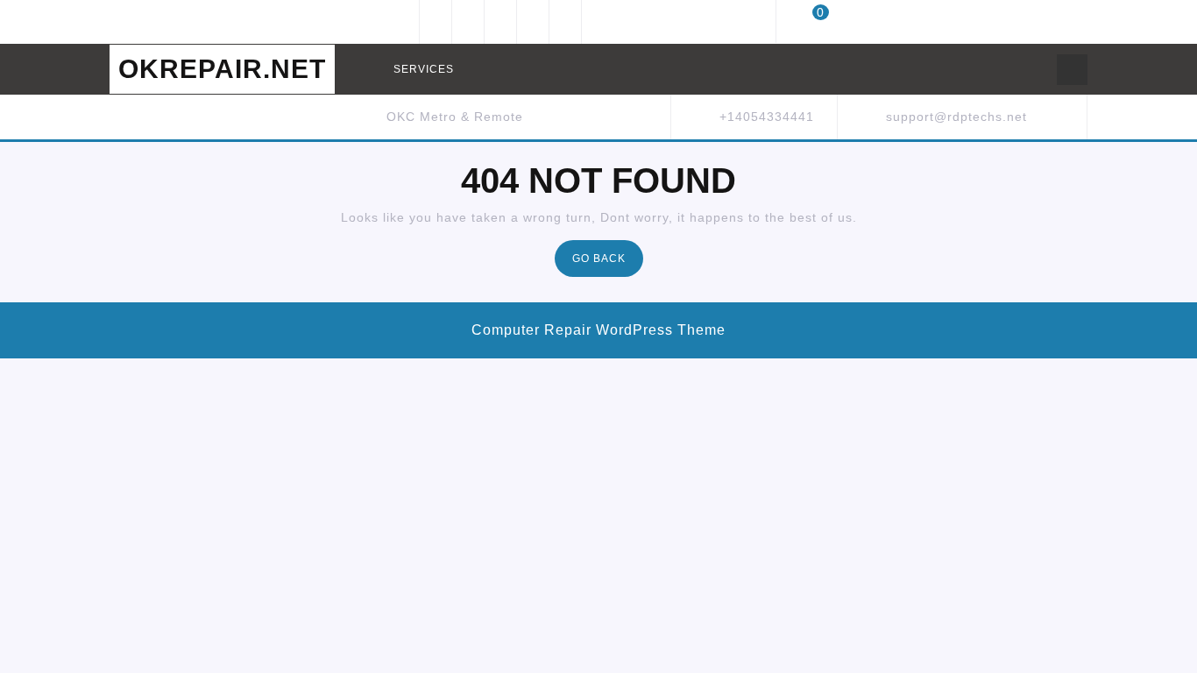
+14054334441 (766, 117)
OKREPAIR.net (222, 68)
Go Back (607, 263)
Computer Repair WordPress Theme (598, 329)
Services (423, 69)
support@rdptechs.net (956, 117)
